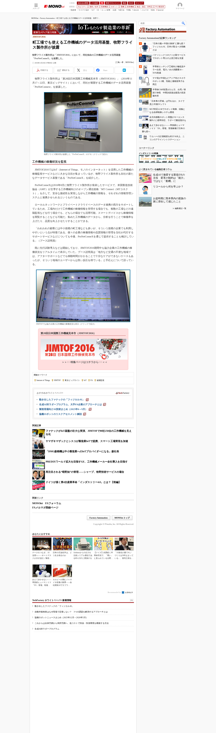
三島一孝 (119, 62)
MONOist (34, 18)
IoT (85, 380)
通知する (66, 70)
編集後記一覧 (180, 208)
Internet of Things (43, 380)
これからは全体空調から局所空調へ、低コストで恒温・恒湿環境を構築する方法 (72, 623)
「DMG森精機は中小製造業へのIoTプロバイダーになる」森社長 (82, 451)
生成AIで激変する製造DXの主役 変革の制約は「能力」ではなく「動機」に (169, 177)
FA (91, 380)
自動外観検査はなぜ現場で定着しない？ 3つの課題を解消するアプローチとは (71, 612)
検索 (183, 23)
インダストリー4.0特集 (148, 153)
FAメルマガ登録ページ (45, 507)
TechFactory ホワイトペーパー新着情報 (51, 600)
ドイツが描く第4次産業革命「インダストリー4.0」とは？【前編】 (83, 482)
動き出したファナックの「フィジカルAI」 (54, 606)
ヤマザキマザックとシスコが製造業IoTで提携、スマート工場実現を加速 (87, 441)
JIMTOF (57, 380)
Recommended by (114, 592)
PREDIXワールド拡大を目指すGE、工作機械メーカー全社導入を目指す (87, 461)
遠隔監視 (100, 380)
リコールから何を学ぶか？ (168, 186)
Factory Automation (47, 18)
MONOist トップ (122, 518)
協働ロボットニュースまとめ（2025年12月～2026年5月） (61, 617)
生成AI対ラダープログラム (47, 629)
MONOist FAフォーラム (46, 503)
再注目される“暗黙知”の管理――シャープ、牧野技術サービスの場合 (85, 472)
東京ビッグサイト (72, 380)
